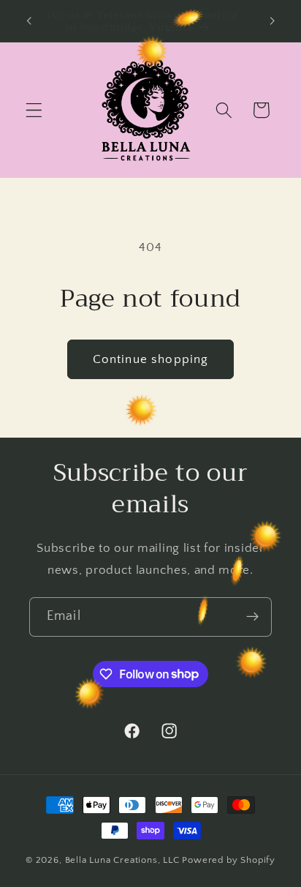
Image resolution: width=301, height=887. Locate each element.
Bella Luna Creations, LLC (122, 860)
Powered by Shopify (228, 860)
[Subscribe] (252, 617)
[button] (34, 110)
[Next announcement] (272, 21)
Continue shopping (151, 359)
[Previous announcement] (28, 21)
